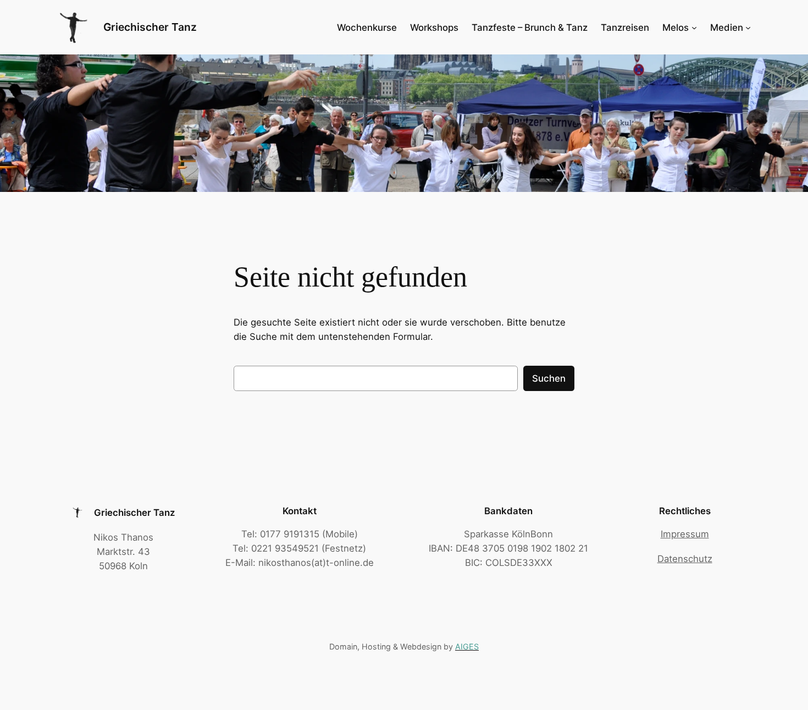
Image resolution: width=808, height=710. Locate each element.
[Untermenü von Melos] (694, 27)
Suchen (549, 378)
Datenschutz (684, 558)
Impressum (685, 534)
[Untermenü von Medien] (748, 27)
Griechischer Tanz (150, 27)
